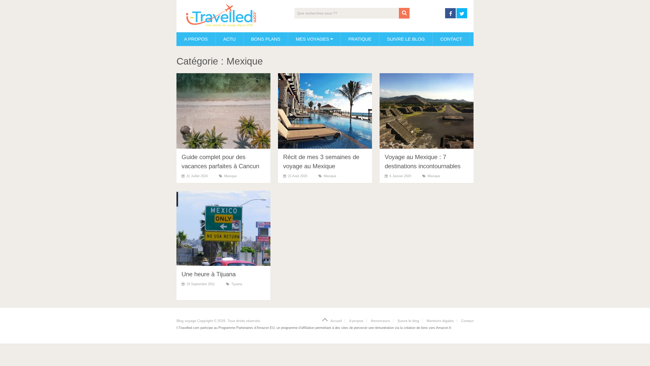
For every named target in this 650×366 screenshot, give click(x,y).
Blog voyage (186, 321)
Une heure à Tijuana (209, 274)
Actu (229, 39)
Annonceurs (380, 321)
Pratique (359, 39)
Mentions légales (440, 321)
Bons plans (265, 39)
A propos (196, 39)
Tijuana (236, 284)
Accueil (336, 321)
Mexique (230, 176)
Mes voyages (312, 39)
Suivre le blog (406, 39)
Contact (451, 39)
